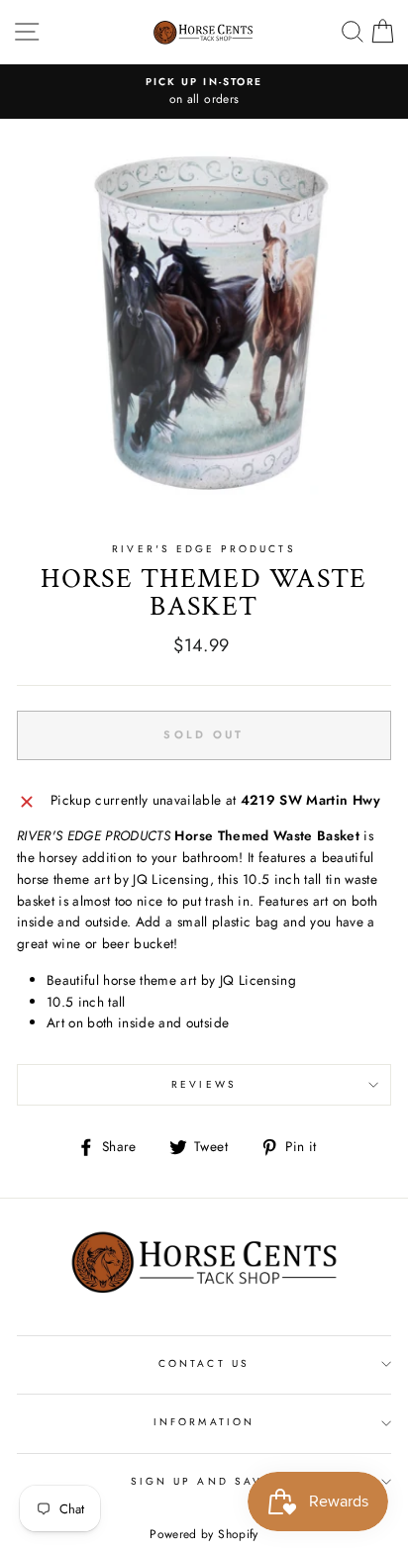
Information (204, 1421)
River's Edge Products (203, 548)
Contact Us (204, 1363)
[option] (204, 92)
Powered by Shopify (203, 1534)
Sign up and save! (204, 1481)
